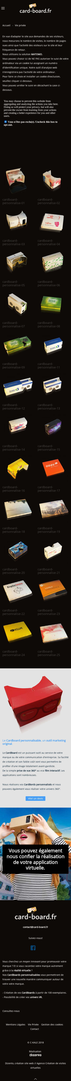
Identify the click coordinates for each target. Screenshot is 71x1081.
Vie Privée (33, 1024)
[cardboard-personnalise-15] (53, 427)
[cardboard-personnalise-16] (18, 469)
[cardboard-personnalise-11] (53, 345)
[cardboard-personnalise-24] (18, 633)
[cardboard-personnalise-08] (53, 304)
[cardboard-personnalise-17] (53, 469)
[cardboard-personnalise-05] (18, 263)
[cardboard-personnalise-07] (18, 304)
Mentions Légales (15, 1024)
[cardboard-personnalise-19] (53, 510)
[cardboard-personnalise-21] (53, 551)
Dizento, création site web (19, 1063)
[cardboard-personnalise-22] (18, 592)
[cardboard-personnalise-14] (18, 427)
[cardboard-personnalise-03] (18, 222)
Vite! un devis (35, 798)
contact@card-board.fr (35, 927)
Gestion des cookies (52, 1024)
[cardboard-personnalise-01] (18, 181)
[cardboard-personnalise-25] (53, 633)
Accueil (6, 25)
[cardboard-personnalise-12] (18, 386)
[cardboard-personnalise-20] (18, 551)
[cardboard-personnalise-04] (53, 222)
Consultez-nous (11, 1011)
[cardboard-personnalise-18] (18, 510)
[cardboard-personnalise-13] (53, 386)
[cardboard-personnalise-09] (18, 345)
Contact (34, 1029)
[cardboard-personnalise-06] (53, 263)
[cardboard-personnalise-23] (53, 592)
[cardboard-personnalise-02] (53, 181)
